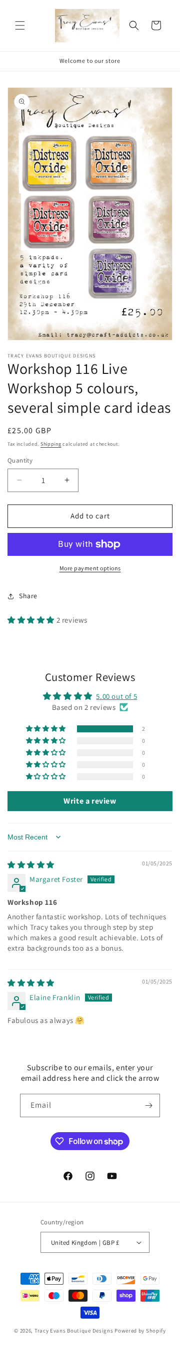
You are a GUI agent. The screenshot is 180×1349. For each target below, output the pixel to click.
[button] (20, 25)
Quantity (20, 460)
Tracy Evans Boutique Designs (74, 1330)
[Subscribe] (149, 1105)
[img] (31, 864)
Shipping (51, 444)
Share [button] (28, 595)
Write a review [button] (90, 801)
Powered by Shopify (140, 1330)
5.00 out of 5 (116, 696)
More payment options (90, 568)
